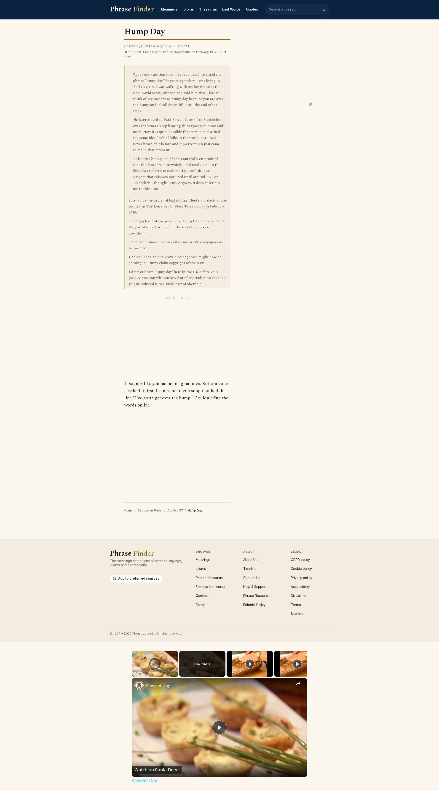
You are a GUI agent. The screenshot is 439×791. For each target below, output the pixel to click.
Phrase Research (256, 595)
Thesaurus (208, 9)
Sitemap (297, 614)
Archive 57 (175, 510)
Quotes (252, 9)
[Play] (134, 674)
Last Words (231, 9)
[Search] (323, 9)
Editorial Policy (254, 605)
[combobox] (293, 9)
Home (128, 510)
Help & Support (255, 587)
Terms (296, 605)
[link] (139, 685)
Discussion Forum (150, 510)
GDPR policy (300, 560)
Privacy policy (301, 578)
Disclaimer (299, 595)
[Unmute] (140, 674)
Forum (200, 605)
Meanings (169, 9)
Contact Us (251, 578)
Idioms (188, 9)
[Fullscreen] (175, 674)
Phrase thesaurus (209, 578)
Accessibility (300, 587)
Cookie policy (301, 568)
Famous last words (210, 587)
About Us (250, 560)
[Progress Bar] (155, 671)
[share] (298, 683)
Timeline (250, 568)
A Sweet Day (158, 685)
